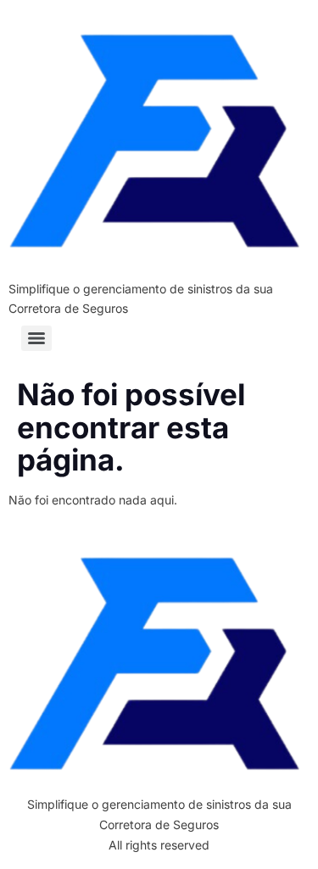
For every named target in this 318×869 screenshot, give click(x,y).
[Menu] (36, 338)
